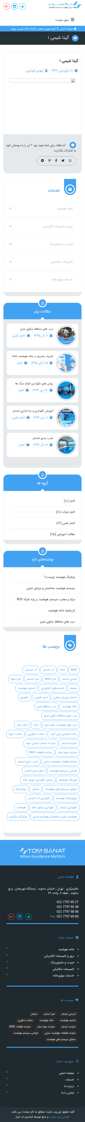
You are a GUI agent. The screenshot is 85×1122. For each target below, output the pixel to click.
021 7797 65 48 (67, 907)
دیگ (36, 725)
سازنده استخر (69, 743)
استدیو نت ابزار (24, 1117)
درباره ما (69, 1086)
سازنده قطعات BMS (40, 752)
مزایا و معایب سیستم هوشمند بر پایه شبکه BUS (46, 599)
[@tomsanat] (22, 7)
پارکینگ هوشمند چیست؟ (59, 577)
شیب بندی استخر (43, 438)
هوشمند (21, 807)
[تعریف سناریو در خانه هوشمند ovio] (66, 362)
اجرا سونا (16, 679)
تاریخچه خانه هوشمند (61, 610)
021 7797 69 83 (67, 916)
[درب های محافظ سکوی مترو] (66, 335)
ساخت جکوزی (36, 734)
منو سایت (62, 20)
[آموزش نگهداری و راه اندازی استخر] (66, 417)
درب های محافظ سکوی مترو (36, 329)
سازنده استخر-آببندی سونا (41, 743)
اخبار (20, 363)
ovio (62, 670)
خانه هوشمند (65, 208)
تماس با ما (67, 1093)
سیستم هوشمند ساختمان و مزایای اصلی (50, 588)
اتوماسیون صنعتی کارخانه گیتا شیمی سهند (33, 29)
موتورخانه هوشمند (66, 798)
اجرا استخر (33, 679)
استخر (73, 688)
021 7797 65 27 (67, 902)
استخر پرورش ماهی (65, 697)
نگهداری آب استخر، (38, 798)
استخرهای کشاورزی (52, 688)
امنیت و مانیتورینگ (61, 244)
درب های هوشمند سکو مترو (60, 725)
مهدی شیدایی (35, 70)
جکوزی (24, 697)
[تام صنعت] (64, 5)
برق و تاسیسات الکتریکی (58, 226)
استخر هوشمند (26, 688)
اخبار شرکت (68, 512)
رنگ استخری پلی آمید (63, 734)
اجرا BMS (50, 679)
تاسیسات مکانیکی (62, 262)
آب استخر (48, 670)
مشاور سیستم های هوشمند (61, 789)
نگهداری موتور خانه (43, 807)
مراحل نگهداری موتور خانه (38, 780)
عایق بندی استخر (34, 770)
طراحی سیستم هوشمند (63, 770)
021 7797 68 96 (67, 911)
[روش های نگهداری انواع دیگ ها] (66, 390)
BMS (74, 670)
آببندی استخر (69, 679)
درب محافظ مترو (46, 706)
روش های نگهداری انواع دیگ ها (34, 384)
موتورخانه (20, 789)
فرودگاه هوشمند (68, 780)
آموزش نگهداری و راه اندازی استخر (32, 411)
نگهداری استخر (68, 807)
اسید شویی (41, 697)
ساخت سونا (15, 734)
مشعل (35, 789)
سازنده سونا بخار (67, 752)
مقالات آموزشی (66, 534)
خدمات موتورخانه (62, 279)
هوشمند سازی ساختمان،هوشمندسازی (55, 816)
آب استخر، (31, 670)
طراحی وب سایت (59, 1117)
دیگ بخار (22, 725)
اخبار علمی (19, 335)
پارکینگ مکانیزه (18, 816)
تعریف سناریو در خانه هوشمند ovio (32, 356)
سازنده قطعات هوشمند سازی (60, 761)
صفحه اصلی (66, 29)
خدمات (69, 1079)
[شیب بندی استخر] (66, 444)
